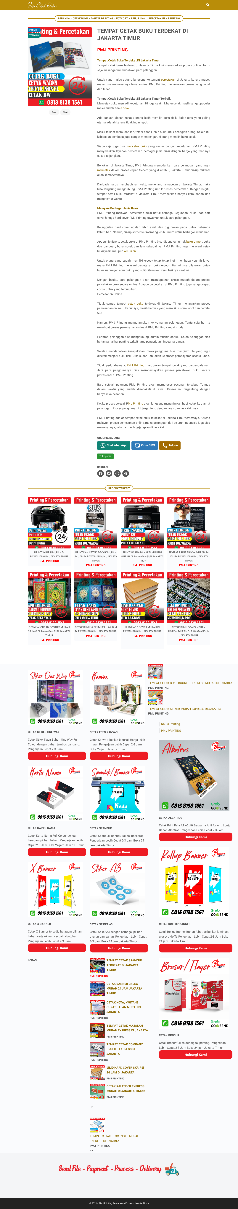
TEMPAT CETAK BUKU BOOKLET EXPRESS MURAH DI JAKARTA (190, 683)
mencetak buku (136, 146)
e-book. (125, 108)
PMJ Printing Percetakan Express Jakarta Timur (124, 1203)
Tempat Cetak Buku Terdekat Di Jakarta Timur (128, 60)
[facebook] (100, 473)
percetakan (168, 79)
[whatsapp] (117, 473)
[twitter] (109, 473)
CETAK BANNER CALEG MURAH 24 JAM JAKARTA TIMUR (124, 988)
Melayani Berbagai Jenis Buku (117, 208)
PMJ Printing (135, 365)
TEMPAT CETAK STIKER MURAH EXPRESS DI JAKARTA (184, 709)
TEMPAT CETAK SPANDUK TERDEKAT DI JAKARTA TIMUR (124, 965)
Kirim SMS (147, 445)
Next (65, 112)
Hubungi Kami (57, 756)
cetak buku (135, 303)
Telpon (173, 445)
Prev (54, 112)
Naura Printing (170, 724)
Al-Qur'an (130, 251)
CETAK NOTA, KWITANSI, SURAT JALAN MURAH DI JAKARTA (124, 1007)
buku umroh (194, 241)
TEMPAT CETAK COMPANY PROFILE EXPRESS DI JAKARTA (125, 1049)
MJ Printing (135, 403)
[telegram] (125, 473)
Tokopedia (105, 456)
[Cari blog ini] (208, 5)
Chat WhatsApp (116, 445)
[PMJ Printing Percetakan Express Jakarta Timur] (43, 5)
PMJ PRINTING (171, 730)
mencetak (103, 170)
